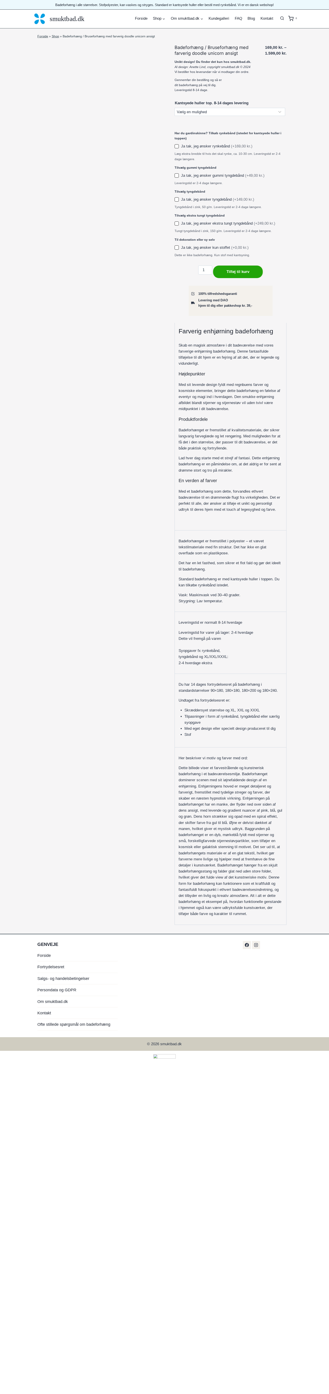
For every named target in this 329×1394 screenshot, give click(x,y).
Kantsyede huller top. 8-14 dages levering (211, 103)
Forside (141, 18)
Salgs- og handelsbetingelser (63, 978)
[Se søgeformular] (282, 19)
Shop (55, 36)
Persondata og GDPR (56, 990)
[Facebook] (247, 945)
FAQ (238, 18)
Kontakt (267, 18)
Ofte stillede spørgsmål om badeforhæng (73, 1024)
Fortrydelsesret (50, 967)
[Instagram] (256, 945)
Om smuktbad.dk (52, 1001)
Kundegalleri (219, 18)
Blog (251, 18)
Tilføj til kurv (237, 272)
